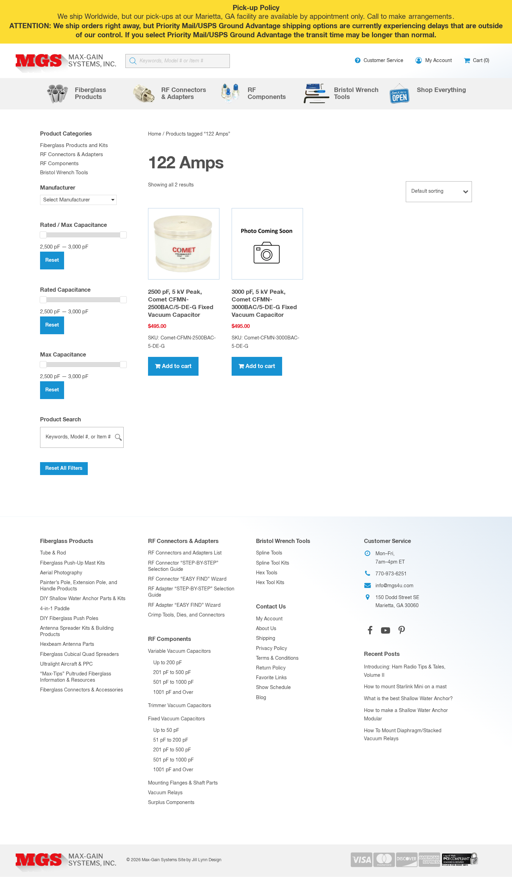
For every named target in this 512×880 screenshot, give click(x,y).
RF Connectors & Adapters (71, 154)
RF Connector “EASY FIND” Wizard (187, 579)
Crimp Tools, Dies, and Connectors (186, 615)
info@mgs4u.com (394, 585)
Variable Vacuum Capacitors (179, 651)
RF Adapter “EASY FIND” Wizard (184, 605)
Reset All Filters (64, 468)
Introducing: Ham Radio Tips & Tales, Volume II (404, 671)
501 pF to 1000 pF (173, 682)
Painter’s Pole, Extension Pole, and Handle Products (78, 585)
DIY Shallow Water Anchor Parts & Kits (82, 598)
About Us (266, 628)
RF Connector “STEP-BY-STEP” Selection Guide (183, 566)
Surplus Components (171, 802)
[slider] (43, 234)
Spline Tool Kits (272, 563)
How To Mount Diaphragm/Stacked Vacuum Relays (402, 735)
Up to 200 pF (167, 662)
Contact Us (271, 607)
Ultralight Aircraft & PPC (66, 664)
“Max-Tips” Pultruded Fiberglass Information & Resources (75, 677)
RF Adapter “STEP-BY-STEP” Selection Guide (191, 592)
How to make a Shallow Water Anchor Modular (406, 714)
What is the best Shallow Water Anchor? (408, 698)
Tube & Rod (53, 553)
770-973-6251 (391, 574)
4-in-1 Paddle (55, 608)
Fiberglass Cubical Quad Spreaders (79, 654)
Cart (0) (480, 60)
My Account (269, 619)
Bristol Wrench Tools (64, 172)
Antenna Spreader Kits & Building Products (77, 631)
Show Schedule (273, 687)
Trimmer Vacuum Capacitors (179, 705)
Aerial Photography (61, 573)
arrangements (430, 17)
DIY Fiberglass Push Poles (69, 618)
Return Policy (271, 668)
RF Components (59, 163)
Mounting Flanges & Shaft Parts (183, 783)
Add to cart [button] (177, 366)
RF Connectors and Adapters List (185, 553)
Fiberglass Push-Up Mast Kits (72, 563)
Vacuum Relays (165, 792)
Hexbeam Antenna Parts (67, 644)
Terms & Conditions (277, 658)
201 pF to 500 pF (172, 672)
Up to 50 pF (166, 730)
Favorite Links (271, 677)
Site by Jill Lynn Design (200, 860)
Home (154, 134)
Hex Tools (266, 573)
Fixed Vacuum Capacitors (176, 719)
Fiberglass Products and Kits (74, 145)
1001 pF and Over (173, 692)
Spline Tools (269, 553)
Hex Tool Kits (270, 582)
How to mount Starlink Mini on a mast (405, 686)
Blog (261, 697)
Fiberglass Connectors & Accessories (81, 690)
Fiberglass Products (66, 541)
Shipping (265, 638)
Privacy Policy (271, 648)
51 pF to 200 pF (170, 740)
